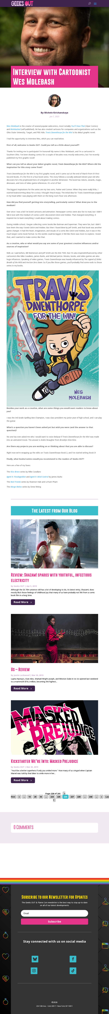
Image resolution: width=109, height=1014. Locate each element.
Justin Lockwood (22, 675)
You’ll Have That (78, 126)
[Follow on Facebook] (73, 959)
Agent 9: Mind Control (39, 476)
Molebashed (15, 129)
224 (52, 796)
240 (90, 796)
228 (78, 796)
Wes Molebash (13, 126)
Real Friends (16, 482)
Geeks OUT (19, 586)
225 (58, 796)
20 (35, 796)
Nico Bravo (15, 471)
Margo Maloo (16, 486)
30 (41, 796)
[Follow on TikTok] (73, 970)
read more (21, 602)
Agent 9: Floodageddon (16, 476)
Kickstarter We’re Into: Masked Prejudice (44, 761)
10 (29, 796)
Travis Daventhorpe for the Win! (59, 132)
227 (72, 796)
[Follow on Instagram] (34, 970)
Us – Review (20, 669)
